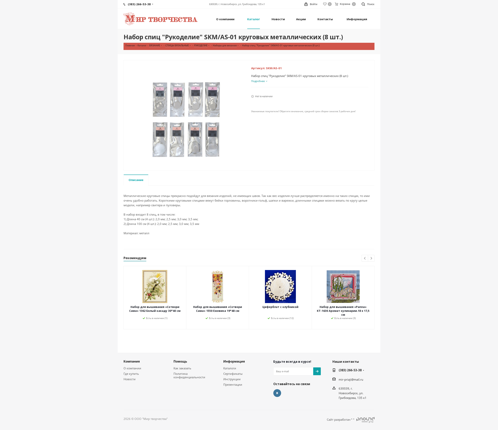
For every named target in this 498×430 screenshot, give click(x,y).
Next (371, 258)
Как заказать (182, 368)
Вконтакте (277, 393)
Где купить (131, 374)
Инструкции (232, 379)
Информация (234, 361)
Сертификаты (233, 374)
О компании (132, 368)
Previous (365, 258)
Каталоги (229, 368)
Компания (132, 361)
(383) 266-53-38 (350, 370)
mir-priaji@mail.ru (351, 379)
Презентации (232, 384)
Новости (130, 379)
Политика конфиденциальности (189, 375)
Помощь (180, 361)
